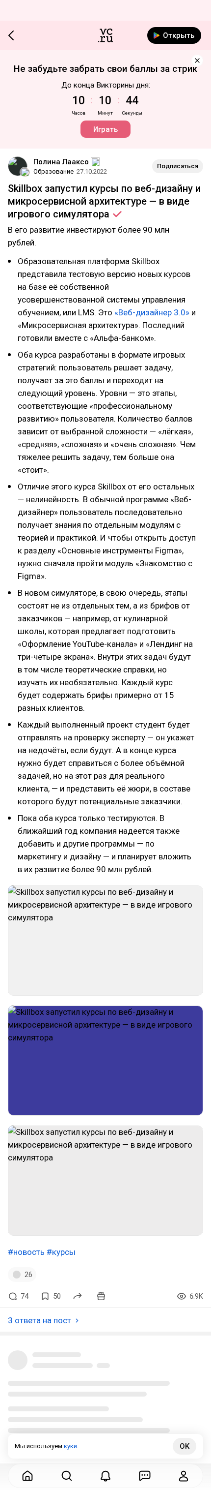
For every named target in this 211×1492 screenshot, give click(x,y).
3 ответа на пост (39, 1320)
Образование (53, 171)
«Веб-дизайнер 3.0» (151, 312)
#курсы (61, 1252)
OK (184, 1446)
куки (70, 1446)
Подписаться (177, 166)
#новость (26, 1252)
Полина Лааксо (61, 161)
